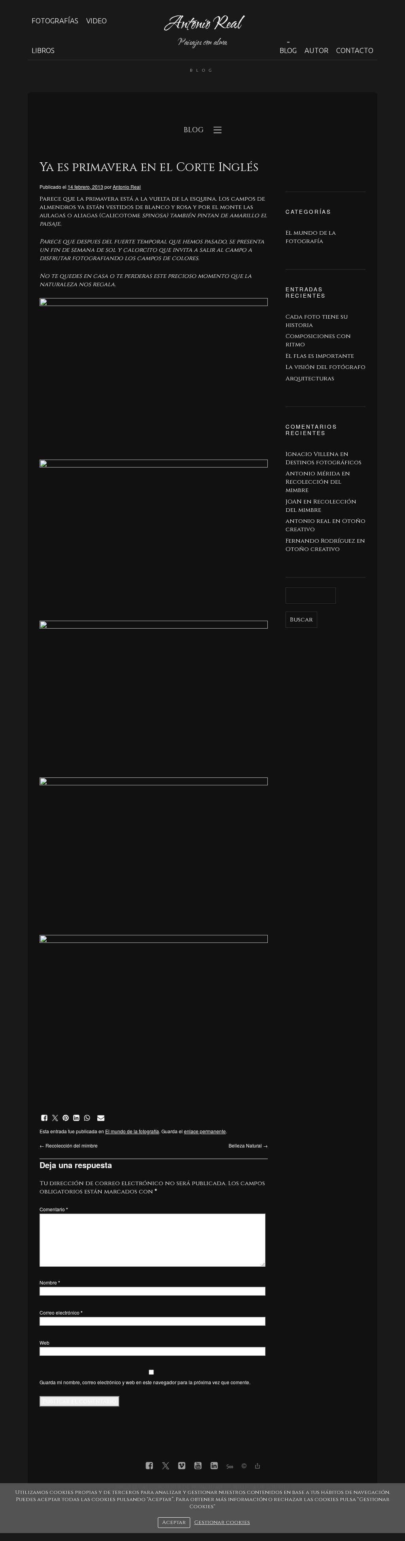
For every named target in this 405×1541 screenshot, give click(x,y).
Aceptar (174, 1522)
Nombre (50, 1282)
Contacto (354, 50)
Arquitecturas (310, 378)
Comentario (54, 1209)
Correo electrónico (61, 1312)
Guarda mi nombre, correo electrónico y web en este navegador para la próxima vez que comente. (145, 1382)
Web (44, 1342)
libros (43, 50)
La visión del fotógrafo (325, 367)
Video (96, 21)
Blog (288, 50)
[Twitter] (165, 1466)
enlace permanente (205, 1131)
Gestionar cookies (222, 1522)
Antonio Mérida (313, 473)
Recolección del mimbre (69, 1145)
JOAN (294, 502)
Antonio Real (127, 186)
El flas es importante (320, 356)
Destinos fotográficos (323, 462)
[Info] (244, 1467)
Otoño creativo (313, 549)
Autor (316, 50)
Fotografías (55, 21)
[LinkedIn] (214, 1466)
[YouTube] (198, 1466)
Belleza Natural (248, 1145)
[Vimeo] (182, 1466)
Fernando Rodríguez (320, 541)
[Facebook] (149, 1466)
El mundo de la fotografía (132, 1131)
